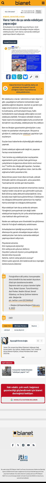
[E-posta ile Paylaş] (36, 76)
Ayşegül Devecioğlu (18, 341)
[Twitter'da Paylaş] (14, 76)
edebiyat (27, 133)
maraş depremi (19, 330)
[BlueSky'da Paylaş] (25, 76)
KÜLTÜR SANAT (10, 12)
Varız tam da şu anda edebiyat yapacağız (23, 21)
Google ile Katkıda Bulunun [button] (25, 400)
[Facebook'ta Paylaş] (8, 76)
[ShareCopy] (31, 76)
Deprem (34, 326)
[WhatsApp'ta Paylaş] (19, 76)
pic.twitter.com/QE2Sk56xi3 (21, 300)
